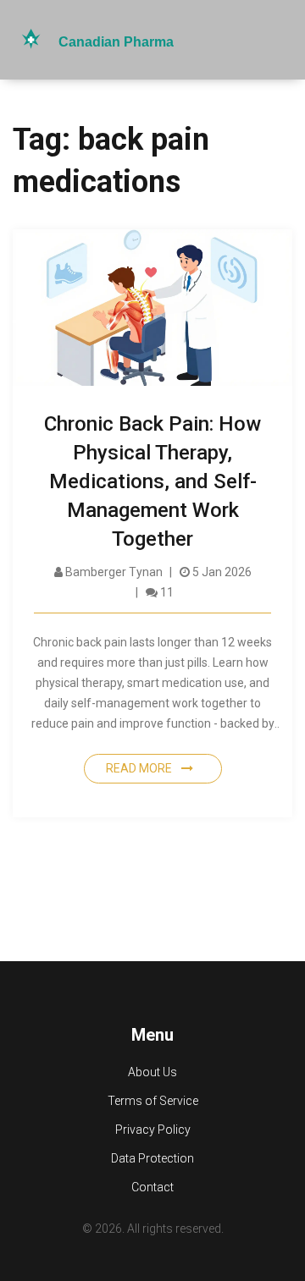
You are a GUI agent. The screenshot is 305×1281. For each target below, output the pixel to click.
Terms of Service (153, 1101)
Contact (152, 1187)
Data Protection (152, 1158)
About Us (152, 1072)
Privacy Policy (153, 1129)
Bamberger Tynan (113, 572)
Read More (140, 768)
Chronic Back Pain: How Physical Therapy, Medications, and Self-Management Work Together (152, 481)
